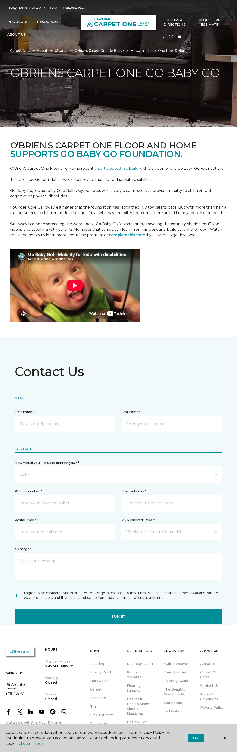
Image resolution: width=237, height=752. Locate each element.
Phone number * (28, 491)
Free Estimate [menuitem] (102, 715)
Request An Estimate (210, 22)
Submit (118, 616)
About (42, 51)
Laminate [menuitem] (98, 698)
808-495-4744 (73, 8)
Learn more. (32, 743)
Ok (195, 738)
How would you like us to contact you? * (47, 462)
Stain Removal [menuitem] (176, 664)
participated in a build (118, 168)
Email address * (133, 491)
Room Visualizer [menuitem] (135, 674)
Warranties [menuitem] (173, 703)
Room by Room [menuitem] (140, 664)
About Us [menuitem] (208, 664)
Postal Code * (25, 520)
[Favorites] (171, 36)
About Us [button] (16, 34)
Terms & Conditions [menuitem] (209, 696)
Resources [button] (48, 22)
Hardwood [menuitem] (99, 681)
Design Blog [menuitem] (137, 722)
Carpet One (20, 51)
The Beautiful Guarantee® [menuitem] (175, 691)
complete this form (127, 235)
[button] (162, 36)
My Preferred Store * (137, 520)
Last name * (130, 412)
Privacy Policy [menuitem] (212, 708)
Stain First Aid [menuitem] (175, 672)
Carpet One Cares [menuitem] (210, 674)
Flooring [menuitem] (97, 664)
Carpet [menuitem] (96, 689)
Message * (23, 549)
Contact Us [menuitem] (209, 686)
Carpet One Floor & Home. (40, 722)
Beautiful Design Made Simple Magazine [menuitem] (138, 706)
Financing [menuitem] (98, 723)
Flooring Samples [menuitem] (134, 688)
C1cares (61, 51)
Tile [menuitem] (93, 706)
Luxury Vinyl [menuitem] (100, 672)
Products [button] (17, 22)
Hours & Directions (174, 22)
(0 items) (179, 36)
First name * (24, 412)
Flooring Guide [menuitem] (176, 681)
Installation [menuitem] (173, 711)
